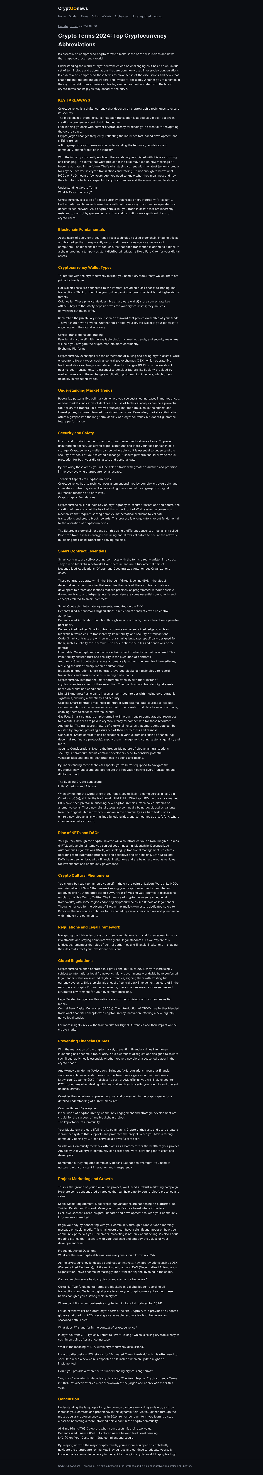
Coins (95, 16)
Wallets (106, 16)
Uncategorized (141, 16)
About (158, 16)
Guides (73, 16)
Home (62, 16)
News (84, 16)
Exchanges (122, 16)
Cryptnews (73, 8)
